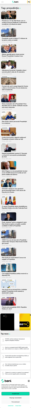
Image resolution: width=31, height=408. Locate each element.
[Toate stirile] (4, 2)
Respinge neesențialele (16, 398)
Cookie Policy (10, 405)
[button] (28, 381)
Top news (5, 334)
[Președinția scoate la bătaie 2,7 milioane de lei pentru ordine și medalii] (15, 32)
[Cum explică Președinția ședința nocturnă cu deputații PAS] (15, 268)
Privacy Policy (18, 405)
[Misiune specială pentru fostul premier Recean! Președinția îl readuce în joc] (15, 48)
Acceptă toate (15, 393)
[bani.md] (15, 2)
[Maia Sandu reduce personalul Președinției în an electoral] (15, 116)
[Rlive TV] (28, 2)
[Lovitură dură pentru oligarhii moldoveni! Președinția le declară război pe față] (15, 131)
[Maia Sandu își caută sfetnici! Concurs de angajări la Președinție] (15, 252)
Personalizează (15, 402)
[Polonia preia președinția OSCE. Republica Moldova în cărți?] (15, 301)
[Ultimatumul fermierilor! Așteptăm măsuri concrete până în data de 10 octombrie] (15, 64)
